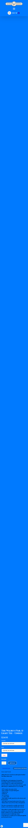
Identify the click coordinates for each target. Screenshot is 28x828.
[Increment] (5, 763)
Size (2, 747)
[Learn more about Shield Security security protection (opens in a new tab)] (2, 826)
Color (3, 740)
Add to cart (12, 763)
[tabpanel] (14, 794)
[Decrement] (2, 763)
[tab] (6, 768)
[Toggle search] (9, 13)
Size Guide (3, 759)
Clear (4, 755)
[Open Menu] (14, 9)
